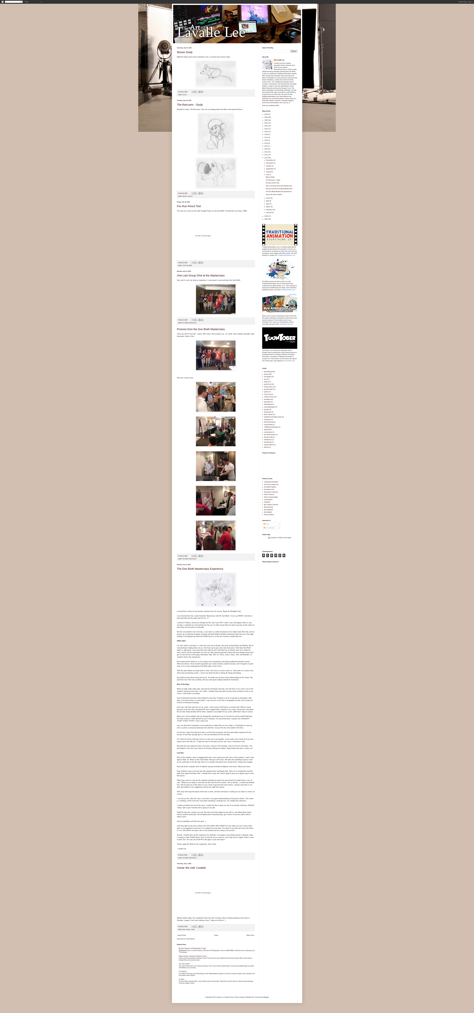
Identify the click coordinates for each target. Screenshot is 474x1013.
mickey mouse (269, 397)
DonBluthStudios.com (288, 290)
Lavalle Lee (280, 60)
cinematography (269, 407)
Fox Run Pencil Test (189, 206)
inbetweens (268, 440)
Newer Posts (182, 935)
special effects (269, 445)
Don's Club (212, 844)
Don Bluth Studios (270, 487)
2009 (266, 216)
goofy (266, 392)
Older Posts (250, 935)
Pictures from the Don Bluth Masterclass (201, 329)
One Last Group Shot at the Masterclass (201, 275)
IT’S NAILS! (182, 971)
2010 (266, 158)
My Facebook (268, 507)
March (268, 207)
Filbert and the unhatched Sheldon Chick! (193, 956)
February (269, 210)
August (268, 172)
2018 (266, 134)
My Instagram (268, 510)
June (268, 198)
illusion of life (268, 437)
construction (268, 432)
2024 (266, 117)
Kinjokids (267, 502)
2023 (266, 120)
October (269, 166)
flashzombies (279, 98)
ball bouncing (268, 422)
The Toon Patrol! (184, 964)
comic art (267, 394)
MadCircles (250, 997)
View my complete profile (270, 105)
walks (266, 382)
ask (265, 379)
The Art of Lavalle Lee (271, 484)
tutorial (266, 447)
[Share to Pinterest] (202, 92)
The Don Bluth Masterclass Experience (200, 568)
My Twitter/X (268, 512)
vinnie (193, 929)
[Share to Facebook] (200, 92)
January (269, 212)
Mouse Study (185, 52)
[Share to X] (197, 92)
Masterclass (193, 322)
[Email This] (193, 92)
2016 (266, 140)
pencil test (267, 384)
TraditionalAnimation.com (286, 255)
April (268, 204)
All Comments (270, 528)
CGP (184, 265)
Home (216, 935)
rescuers (190, 196)
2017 (266, 137)
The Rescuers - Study (190, 104)
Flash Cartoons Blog (271, 497)
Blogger (266, 997)
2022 (266, 123)
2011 (266, 155)
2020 (266, 129)
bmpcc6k (267, 429)
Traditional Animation (284, 73)
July (267, 175)
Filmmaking (268, 404)
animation (267, 399)
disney (184, 196)
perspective (268, 442)
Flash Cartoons (269, 494)
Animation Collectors (271, 492)
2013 (266, 149)
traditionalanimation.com (270, 96)
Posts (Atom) (190, 939)
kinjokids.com (266, 98)
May (267, 201)
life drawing (268, 371)
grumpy (266, 409)
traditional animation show (273, 417)
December (270, 160)
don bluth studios (270, 434)
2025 (266, 114)
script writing (268, 424)
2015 (266, 143)
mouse (185, 94)
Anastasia (267, 419)
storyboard (267, 412)
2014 (266, 146)
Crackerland (268, 499)
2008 (266, 219)
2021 (266, 126)
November (270, 163)
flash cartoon (186, 929)
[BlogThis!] (195, 92)
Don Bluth (189, 265)
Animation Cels (269, 489)
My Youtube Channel (271, 505)
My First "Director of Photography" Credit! (192, 948)
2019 (266, 132)
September (270, 169)
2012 (266, 152)
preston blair (268, 389)
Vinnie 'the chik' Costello (191, 867)
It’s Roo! (181, 979)
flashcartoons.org (285, 96)
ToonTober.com (290, 361)
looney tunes (268, 387)
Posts (267, 524)
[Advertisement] (291, 545)
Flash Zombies (269, 515)
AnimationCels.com (286, 324)
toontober (267, 402)
